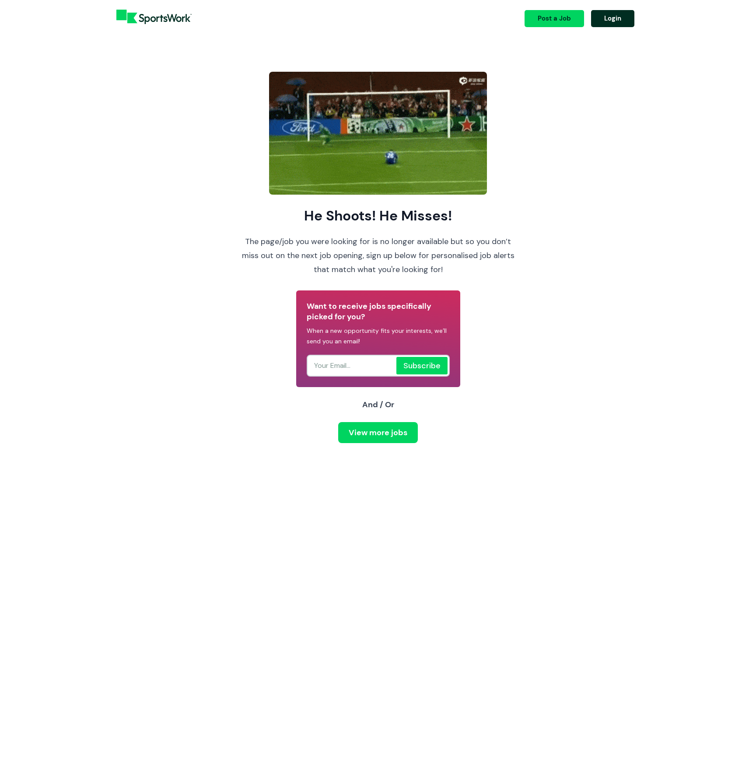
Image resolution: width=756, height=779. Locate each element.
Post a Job (554, 18)
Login (612, 18)
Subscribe (422, 365)
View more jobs (378, 432)
